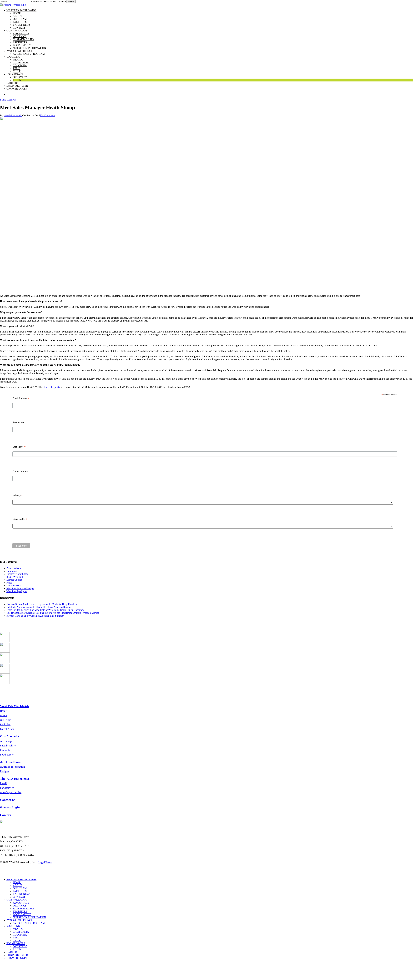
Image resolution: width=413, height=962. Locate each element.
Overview (20, 946)
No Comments (47, 115)
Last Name (18, 446)
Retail (3, 783)
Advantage (6, 741)
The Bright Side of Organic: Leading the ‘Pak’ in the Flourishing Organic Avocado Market (52, 612)
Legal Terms (45, 862)
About (3, 715)
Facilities (5, 724)
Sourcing (13, 926)
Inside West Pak (8, 99)
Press (9, 582)
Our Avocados (16, 899)
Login (17, 949)
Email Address (20, 398)
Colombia (20, 934)
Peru (16, 937)
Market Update (14, 579)
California (21, 931)
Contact (19, 897)
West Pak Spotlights (16, 591)
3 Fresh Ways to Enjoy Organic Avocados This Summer (35, 615)
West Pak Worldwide (21, 879)
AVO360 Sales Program (29, 923)
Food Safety (7, 754)
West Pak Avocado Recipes (20, 588)
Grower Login (16, 958)
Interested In (19, 519)
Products (5, 750)
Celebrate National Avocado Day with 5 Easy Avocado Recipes (38, 607)
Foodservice (7, 787)
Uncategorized (13, 585)
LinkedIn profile (52, 387)
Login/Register (17, 955)
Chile (17, 940)
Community (12, 571)
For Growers (15, 943)
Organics (19, 905)
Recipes (4, 771)
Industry (17, 495)
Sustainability (8, 745)
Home (3, 710)
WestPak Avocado (13, 115)
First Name (19, 422)
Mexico (18, 928)
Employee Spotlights (17, 574)
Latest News (7, 728)
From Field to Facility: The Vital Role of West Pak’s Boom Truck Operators (45, 610)
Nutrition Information (12, 766)
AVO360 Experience (19, 920)
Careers (12, 952)
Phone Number (21, 471)
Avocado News (14, 568)
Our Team (5, 719)
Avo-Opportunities (10, 792)
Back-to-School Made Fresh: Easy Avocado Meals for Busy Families (41, 604)
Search (71, 1)
